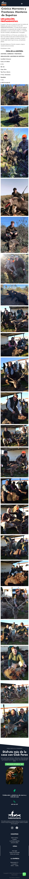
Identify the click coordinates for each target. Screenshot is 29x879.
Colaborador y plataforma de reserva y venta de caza (14, 796)
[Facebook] (17, 827)
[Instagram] (12, 827)
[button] (22, 4)
